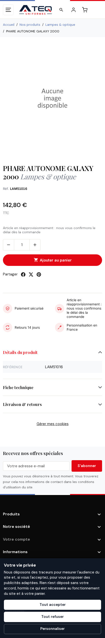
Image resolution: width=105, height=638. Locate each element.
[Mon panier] (84, 9)
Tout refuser (52, 616)
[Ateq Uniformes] (35, 9)
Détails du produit (20, 352)
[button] (61, 10)
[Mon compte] (73, 9)
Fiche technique (18, 387)
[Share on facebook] (23, 274)
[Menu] (8, 9)
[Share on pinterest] (38, 274)
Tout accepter (53, 604)
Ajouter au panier (53, 260)
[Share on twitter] (31, 274)
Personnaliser (52, 628)
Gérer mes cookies (53, 423)
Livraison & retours (22, 404)
